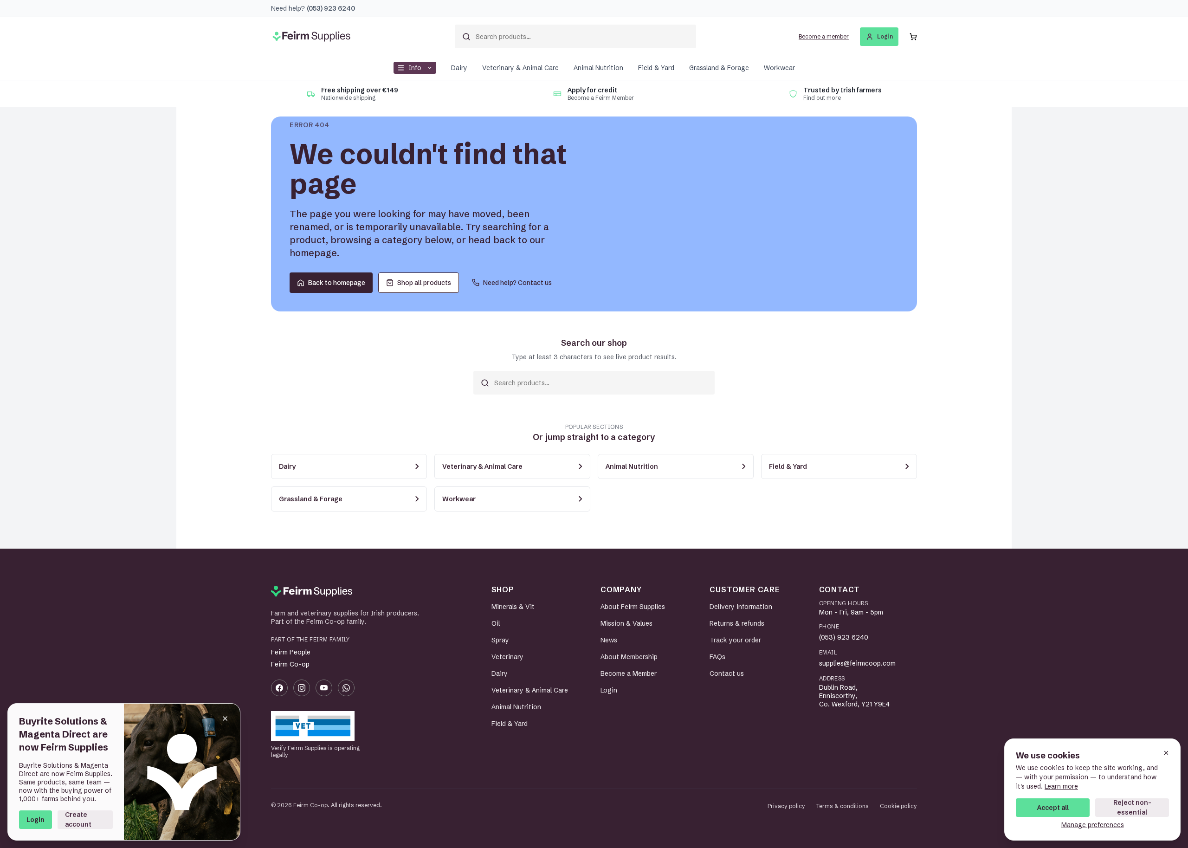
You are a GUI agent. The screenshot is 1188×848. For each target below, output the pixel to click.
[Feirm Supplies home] (311, 591)
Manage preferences (1092, 825)
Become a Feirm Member (601, 97)
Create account (78, 819)
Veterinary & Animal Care (520, 68)
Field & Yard (656, 68)
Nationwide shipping (348, 97)
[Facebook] (279, 688)
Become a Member (628, 673)
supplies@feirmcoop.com (857, 663)
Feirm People (290, 652)
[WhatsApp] (346, 688)
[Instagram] (301, 688)
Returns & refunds (737, 623)
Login (35, 820)
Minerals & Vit (513, 606)
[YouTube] (324, 688)
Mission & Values (626, 623)
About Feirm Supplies (632, 606)
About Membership (629, 657)
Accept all (1053, 807)
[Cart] (913, 36)
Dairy (459, 68)
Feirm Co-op (290, 664)
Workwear (779, 68)
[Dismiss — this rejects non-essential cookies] (1166, 752)
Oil (495, 623)
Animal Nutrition (598, 68)
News (608, 640)
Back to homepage (336, 282)
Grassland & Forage (719, 68)
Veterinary (507, 657)
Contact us (727, 673)
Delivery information (741, 606)
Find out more (822, 97)
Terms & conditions (842, 806)
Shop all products (424, 282)
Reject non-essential (1132, 807)
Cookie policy (898, 806)
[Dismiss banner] (225, 718)
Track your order (735, 640)
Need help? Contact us (517, 282)
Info (414, 68)
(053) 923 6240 (843, 637)
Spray (500, 640)
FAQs (717, 657)
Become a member (824, 36)
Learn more (1061, 786)
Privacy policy (786, 806)
